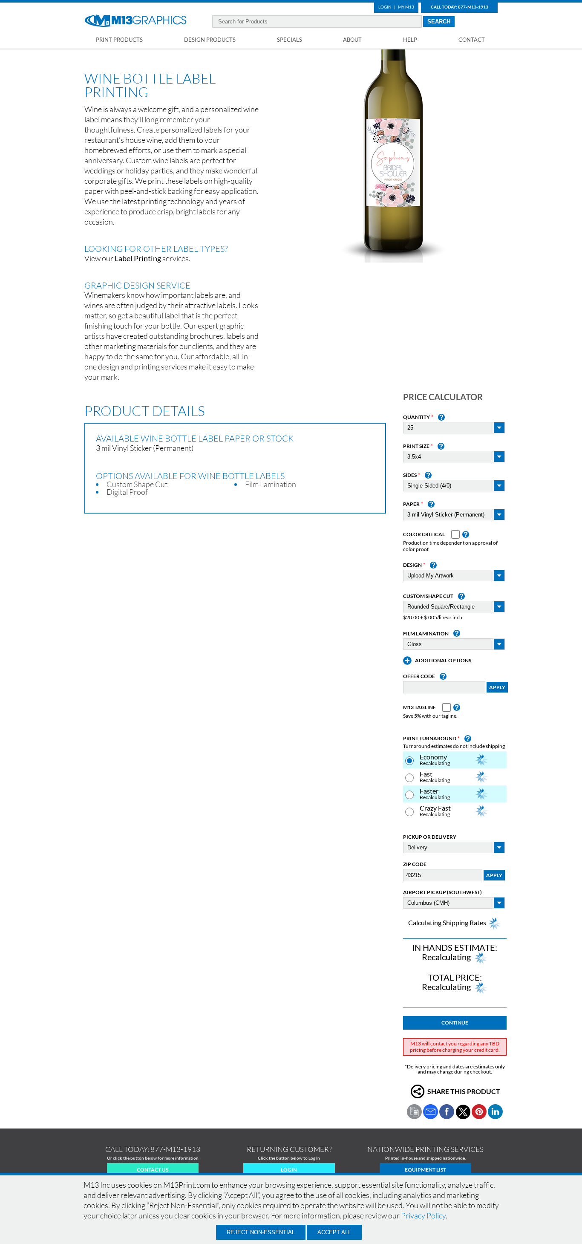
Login (385, 6)
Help (410, 39)
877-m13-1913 (175, 1149)
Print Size (416, 446)
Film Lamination (426, 633)
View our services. (137, 258)
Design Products (210, 39)
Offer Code (419, 676)
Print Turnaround (429, 738)
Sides (410, 475)
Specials (289, 39)
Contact (471, 39)
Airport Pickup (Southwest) (442, 892)
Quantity (416, 417)
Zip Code (414, 864)
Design (412, 565)
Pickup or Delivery (429, 837)
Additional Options (443, 660)
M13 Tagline (419, 707)
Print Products (119, 39)
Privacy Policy (423, 1215)
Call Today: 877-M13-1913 (459, 6)
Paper (411, 504)
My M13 (406, 6)
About (352, 39)
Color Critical (424, 534)
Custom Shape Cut (428, 596)
